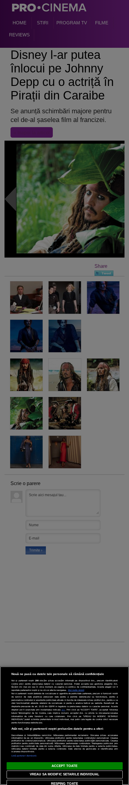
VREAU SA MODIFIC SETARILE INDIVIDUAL (64, 774)
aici (63, 709)
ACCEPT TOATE (64, 766)
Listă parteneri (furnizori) (24, 755)
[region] (64, 725)
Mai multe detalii (76, 690)
